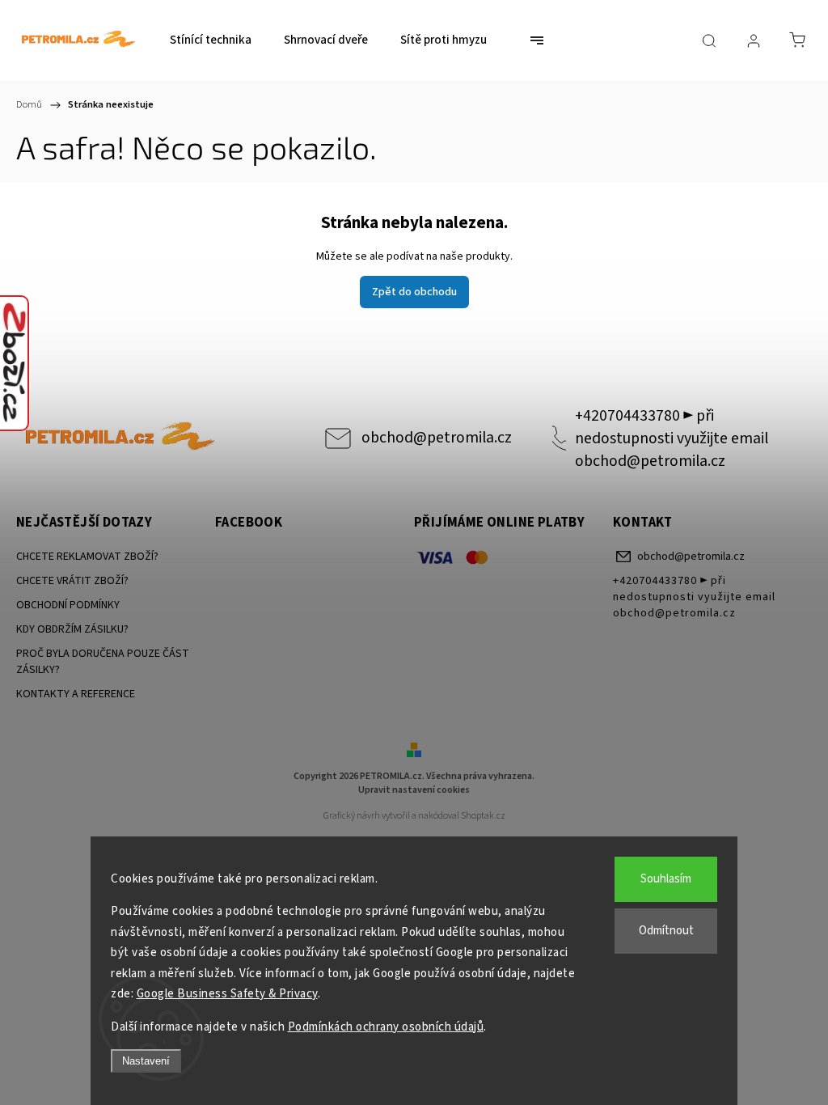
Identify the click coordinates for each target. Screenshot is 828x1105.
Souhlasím (665, 878)
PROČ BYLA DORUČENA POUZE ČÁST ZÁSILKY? (102, 662)
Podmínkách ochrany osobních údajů (386, 1026)
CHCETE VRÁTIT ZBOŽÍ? (72, 581)
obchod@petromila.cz (436, 437)
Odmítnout (666, 930)
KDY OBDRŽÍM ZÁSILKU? (72, 629)
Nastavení (146, 1061)
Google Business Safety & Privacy (227, 993)
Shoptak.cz (483, 816)
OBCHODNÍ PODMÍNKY (68, 605)
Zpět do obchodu (414, 292)
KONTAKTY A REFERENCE (75, 694)
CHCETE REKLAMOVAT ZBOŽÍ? (87, 556)
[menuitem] (210, 40)
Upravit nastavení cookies (414, 790)
